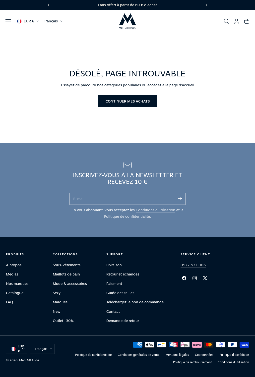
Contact (113, 311)
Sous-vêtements (66, 265)
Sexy (57, 292)
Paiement (114, 283)
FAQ (9, 302)
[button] (7, 21)
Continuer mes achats (128, 101)
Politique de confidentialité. (127, 216)
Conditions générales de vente (139, 355)
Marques (60, 302)
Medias (12, 274)
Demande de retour (122, 320)
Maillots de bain (66, 274)
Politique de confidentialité (93, 355)
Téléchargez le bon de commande (135, 302)
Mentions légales (177, 355)
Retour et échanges (122, 274)
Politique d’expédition (234, 355)
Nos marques (17, 283)
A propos (13, 265)
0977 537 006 (193, 265)
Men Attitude (29, 360)
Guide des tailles (120, 292)
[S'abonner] (180, 198)
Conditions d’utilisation (155, 210)
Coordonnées (204, 355)
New (57, 311)
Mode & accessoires (70, 283)
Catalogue (14, 292)
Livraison (114, 265)
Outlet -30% (63, 320)
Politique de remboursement (192, 362)
